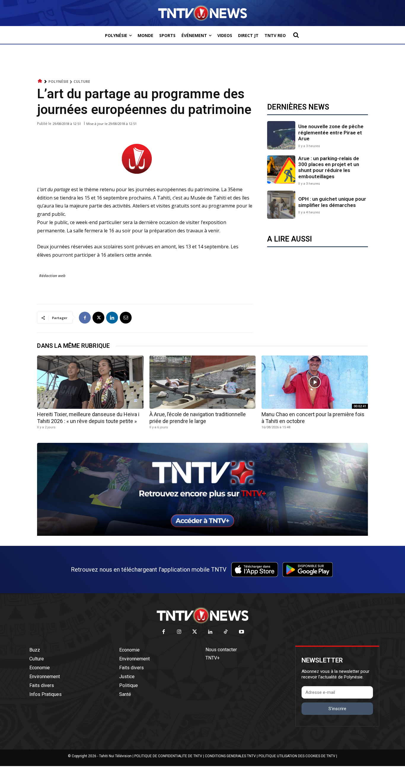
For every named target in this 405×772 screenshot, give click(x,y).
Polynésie (58, 81)
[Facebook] (85, 318)
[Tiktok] (226, 632)
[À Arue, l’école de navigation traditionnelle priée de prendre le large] (202, 382)
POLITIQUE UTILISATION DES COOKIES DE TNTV (297, 756)
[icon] (40, 81)
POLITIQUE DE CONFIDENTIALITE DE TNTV (168, 756)
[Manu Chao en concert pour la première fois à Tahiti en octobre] (315, 382)
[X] (98, 318)
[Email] (126, 318)
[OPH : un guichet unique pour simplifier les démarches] (281, 205)
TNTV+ (212, 658)
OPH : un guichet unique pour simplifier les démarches (332, 202)
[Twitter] (195, 632)
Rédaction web (52, 275)
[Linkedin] (112, 318)
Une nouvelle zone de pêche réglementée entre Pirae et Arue (330, 132)
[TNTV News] (202, 615)
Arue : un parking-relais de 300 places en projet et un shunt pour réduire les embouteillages (328, 167)
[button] (296, 35)
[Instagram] (179, 632)
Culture (82, 81)
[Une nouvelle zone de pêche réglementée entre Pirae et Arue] (281, 135)
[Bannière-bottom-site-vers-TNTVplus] (202, 534)
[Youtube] (241, 632)
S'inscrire (337, 708)
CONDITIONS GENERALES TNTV (230, 756)
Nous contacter (221, 649)
